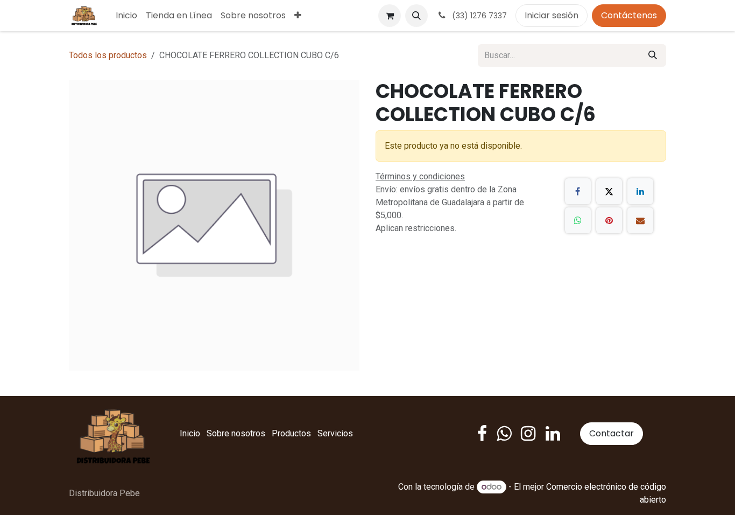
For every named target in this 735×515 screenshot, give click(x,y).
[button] (416, 15)
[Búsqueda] (652, 55)
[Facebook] (578, 191)
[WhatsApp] (578, 220)
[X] (609, 191)
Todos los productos (108, 55)
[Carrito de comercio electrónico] (389, 15)
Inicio (190, 433)
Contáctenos (629, 15)
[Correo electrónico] (640, 220)
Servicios (335, 433)
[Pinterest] (609, 220)
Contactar (611, 433)
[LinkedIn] (640, 191)
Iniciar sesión (551, 15)
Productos (291, 433)
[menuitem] (126, 15)
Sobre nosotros (236, 433)
